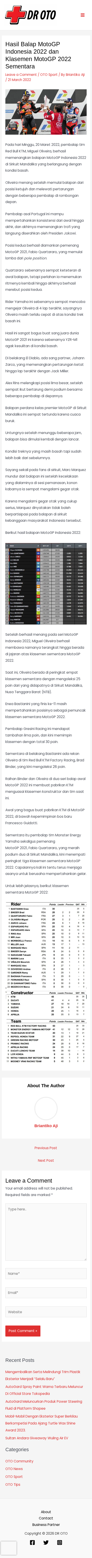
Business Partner (46, 1524)
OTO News (14, 1468)
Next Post (46, 1160)
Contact (46, 1518)
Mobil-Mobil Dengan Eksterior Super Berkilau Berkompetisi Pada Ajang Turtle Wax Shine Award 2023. (41, 1423)
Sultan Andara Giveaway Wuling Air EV (36, 1438)
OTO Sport (49, 74)
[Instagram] (59, 1542)
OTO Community (19, 1461)
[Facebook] (32, 1542)
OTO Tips (12, 1484)
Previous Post (46, 1148)
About (46, 1512)
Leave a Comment (21, 74)
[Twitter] (46, 1542)
